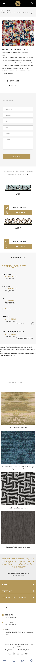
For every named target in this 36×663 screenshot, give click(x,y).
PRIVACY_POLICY (24, 650)
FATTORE (6, 317)
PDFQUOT (6, 286)
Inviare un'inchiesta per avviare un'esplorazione (18, 574)
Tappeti (8, 10)
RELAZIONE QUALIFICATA (13, 332)
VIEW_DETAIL (10, 278)
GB (3, 299)
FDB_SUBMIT (16, 157)
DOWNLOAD (12, 276)
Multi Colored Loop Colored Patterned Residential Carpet (18, 13)
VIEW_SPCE (20, 212)
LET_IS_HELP (7, 100)
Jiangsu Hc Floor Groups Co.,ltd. (23, 644)
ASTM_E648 (6, 274)
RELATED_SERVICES (11, 382)
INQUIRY (14, 85)
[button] (32, 33)
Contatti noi (6, 608)
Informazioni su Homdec (14, 598)
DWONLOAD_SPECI (20, 207)
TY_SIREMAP (9, 650)
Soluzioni (7, 591)
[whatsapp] (22, 660)
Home (2, 10)
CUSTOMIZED (14, 81)
